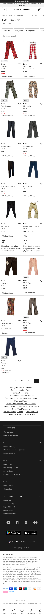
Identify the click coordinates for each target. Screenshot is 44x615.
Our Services (9, 428)
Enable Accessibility (22, 1)
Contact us (7, 489)
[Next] (28, 381)
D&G (11, 15)
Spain (35, 603)
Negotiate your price (9, 246)
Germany (30, 603)
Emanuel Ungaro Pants (27, 406)
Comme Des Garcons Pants (21, 395)
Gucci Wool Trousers (21, 409)
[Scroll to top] (36, 381)
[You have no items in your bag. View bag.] (39, 9)
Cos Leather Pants (13, 398)
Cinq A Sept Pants (21, 393)
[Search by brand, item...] (4, 9)
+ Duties (31, 231)
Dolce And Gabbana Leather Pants (21, 403)
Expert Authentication (32, 246)
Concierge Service (10, 435)
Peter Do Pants (15, 414)
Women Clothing (22, 15)
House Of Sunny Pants (13, 411)
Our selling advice (10, 467)
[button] (39, 9)
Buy (5, 442)
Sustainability (8, 503)
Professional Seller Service (14, 474)
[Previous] (16, 381)
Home (4, 15)
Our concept (8, 432)
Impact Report (9, 507)
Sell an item (8, 471)
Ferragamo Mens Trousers (21, 387)
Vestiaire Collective (12, 496)
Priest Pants (30, 414)
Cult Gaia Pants (30, 398)
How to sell (7, 464)
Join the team (8, 510)
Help (5, 482)
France (5, 603)
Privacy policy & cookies (21, 548)
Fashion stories (9, 513)
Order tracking (9, 446)
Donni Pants (9, 406)
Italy (40, 603)
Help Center (8, 485)
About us (7, 500)
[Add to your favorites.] (19, 64)
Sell (5, 460)
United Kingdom (12, 603)
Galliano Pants (32, 411)
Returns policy (9, 453)
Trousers (34, 15)
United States (22, 603)
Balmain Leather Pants (20, 390)
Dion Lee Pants (20, 401)
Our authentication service (14, 450)
